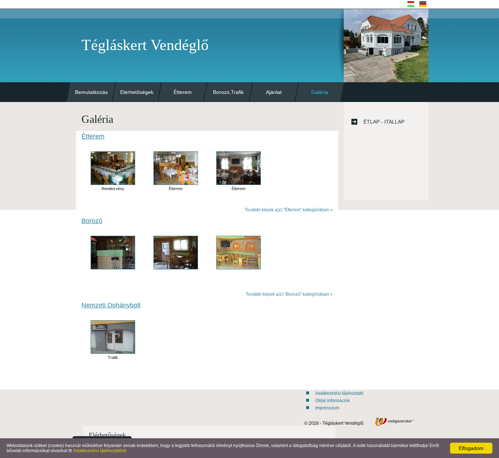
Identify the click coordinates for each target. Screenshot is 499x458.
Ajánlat (274, 92)
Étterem (183, 92)
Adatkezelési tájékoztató (339, 393)
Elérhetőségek (136, 92)
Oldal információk (332, 400)
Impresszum (327, 407)
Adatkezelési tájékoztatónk (99, 450)
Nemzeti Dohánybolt (111, 305)
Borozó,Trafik (228, 92)
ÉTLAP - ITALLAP (383, 122)
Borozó (91, 220)
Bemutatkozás (91, 92)
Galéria (319, 92)
